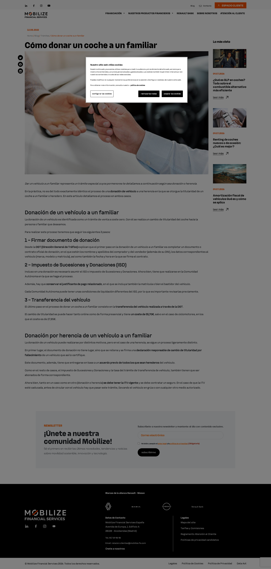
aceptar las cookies (172, 94)
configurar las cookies (102, 94)
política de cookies (137, 85)
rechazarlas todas (149, 94)
